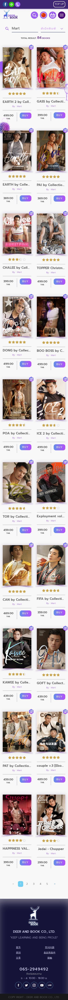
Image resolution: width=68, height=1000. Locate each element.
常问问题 (49, 947)
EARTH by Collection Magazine (17, 184)
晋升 (18, 947)
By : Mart (17, 106)
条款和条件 (49, 952)
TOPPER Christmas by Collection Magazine (51, 268)
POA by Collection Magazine (17, 433)
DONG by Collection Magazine (17, 350)
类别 (18, 952)
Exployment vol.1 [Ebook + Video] (51, 516)
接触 (49, 958)
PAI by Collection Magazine (51, 185)
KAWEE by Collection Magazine (17, 682)
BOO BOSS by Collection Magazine (51, 350)
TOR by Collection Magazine (17, 516)
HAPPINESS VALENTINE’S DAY (17, 848)
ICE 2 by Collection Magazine (51, 433)
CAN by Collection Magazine (17, 599)
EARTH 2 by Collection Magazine (17, 101)
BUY (25, 115)
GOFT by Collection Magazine (51, 683)
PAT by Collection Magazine (17, 765)
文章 (18, 958)
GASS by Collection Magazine (51, 101)
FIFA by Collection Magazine (51, 598)
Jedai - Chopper (51, 849)
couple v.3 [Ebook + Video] (51, 765)
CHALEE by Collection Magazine (17, 267)
